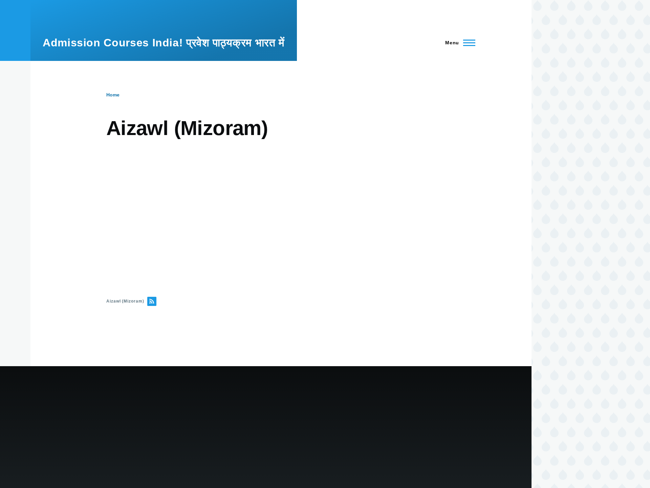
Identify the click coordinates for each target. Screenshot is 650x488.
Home (113, 94)
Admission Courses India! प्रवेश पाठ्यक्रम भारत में (164, 43)
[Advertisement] (309, 209)
